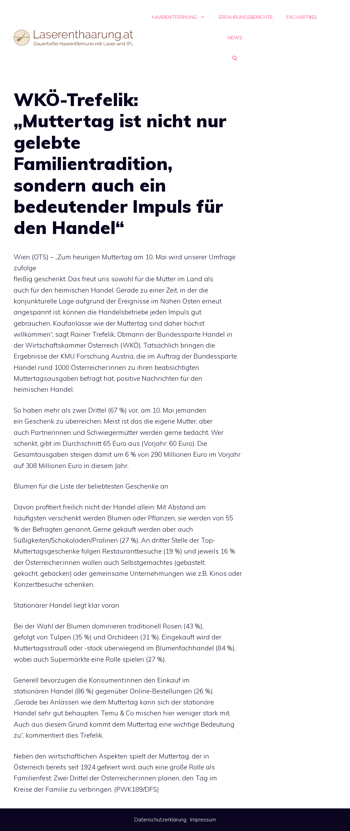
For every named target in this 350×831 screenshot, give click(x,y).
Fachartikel (302, 17)
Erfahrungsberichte (246, 17)
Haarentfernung (174, 17)
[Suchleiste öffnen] (235, 58)
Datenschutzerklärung (160, 819)
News (235, 38)
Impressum (203, 819)
